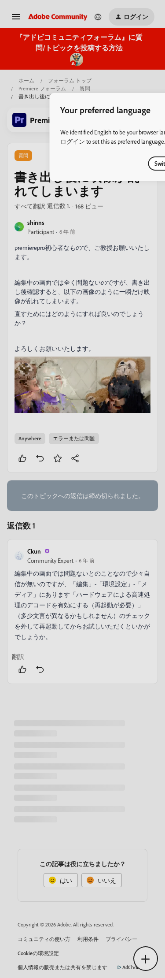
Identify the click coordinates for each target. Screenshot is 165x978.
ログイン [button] (72, 141)
